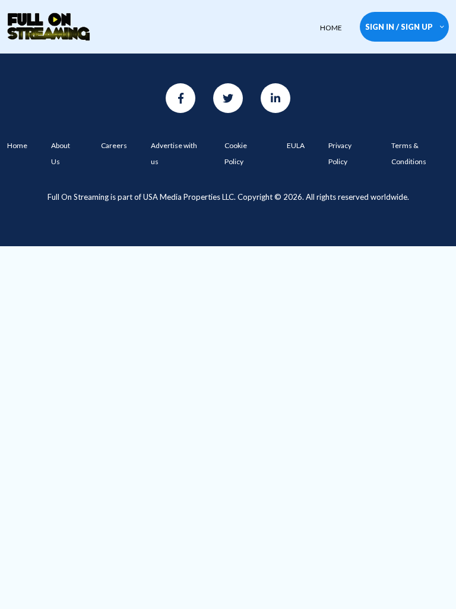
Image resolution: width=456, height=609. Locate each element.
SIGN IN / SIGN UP (399, 27)
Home (17, 145)
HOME (331, 27)
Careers (114, 145)
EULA (296, 145)
